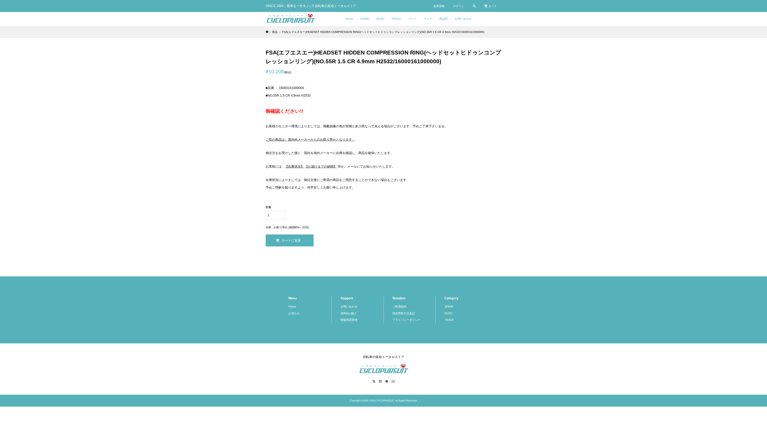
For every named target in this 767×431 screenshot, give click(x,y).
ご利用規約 (399, 306)
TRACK (396, 18)
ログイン (458, 6)
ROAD (380, 18)
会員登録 (438, 6)
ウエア (428, 18)
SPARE (364, 18)
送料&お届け (348, 313)
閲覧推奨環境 (349, 319)
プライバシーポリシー (406, 319)
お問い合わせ (463, 18)
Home (349, 18)
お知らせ (294, 313)
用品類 (443, 18)
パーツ (412, 18)
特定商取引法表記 (403, 313)
